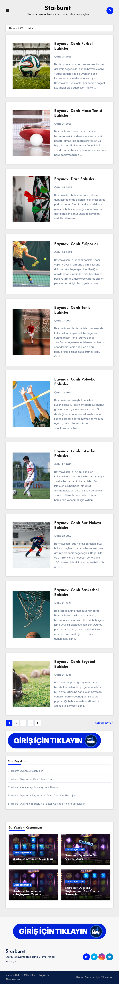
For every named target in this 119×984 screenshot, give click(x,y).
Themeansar (13, 979)
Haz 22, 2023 (64, 464)
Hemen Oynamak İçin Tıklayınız (94, 977)
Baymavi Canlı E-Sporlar (76, 244)
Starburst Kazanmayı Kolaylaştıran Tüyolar (33, 787)
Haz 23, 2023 (64, 320)
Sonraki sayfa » (104, 722)
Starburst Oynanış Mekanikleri (26, 770)
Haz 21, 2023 (64, 603)
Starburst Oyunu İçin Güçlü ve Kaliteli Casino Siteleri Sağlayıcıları (47, 803)
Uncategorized (22, 852)
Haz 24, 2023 (64, 187)
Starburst (58, 8)
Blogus (42, 975)
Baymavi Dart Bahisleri (75, 179)
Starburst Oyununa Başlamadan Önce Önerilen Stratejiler (42, 795)
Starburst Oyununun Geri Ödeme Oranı (31, 779)
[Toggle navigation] (7, 10)
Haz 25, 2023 (64, 56)
